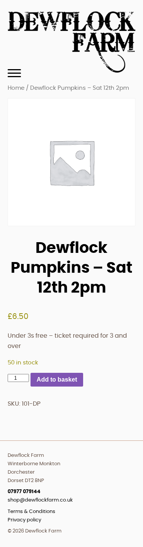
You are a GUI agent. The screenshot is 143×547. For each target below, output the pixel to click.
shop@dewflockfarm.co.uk (40, 500)
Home (16, 88)
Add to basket (57, 379)
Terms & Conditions (31, 511)
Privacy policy (24, 520)
